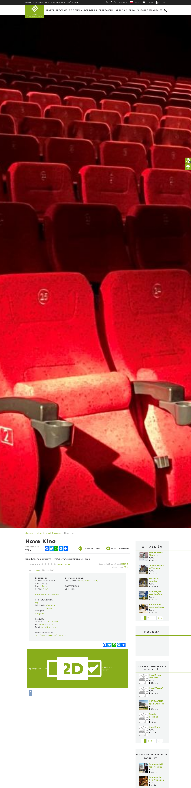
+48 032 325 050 (50, 622)
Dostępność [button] (122, 2)
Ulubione (149, 2)
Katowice (152, 646)
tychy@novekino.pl (49, 627)
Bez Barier (90, 10)
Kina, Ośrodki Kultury (88, 580)
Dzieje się (121, 10)
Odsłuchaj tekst (92, 548)
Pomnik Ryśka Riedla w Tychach (156, 555)
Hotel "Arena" (156, 688)
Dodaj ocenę (63, 564)
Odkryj (49, 10)
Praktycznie (106, 10)
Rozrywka (39, 613)
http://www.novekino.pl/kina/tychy (50, 635)
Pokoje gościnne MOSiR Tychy (155, 717)
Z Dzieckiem (76, 10)
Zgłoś (124, 564)
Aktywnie (61, 10)
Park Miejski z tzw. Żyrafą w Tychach (155, 594)
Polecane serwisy (147, 10)
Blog (132, 10)
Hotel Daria (154, 727)
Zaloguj (161, 2)
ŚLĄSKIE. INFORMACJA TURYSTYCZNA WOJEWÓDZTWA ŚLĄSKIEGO (52, 2)
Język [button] (137, 2)
